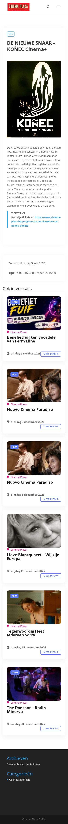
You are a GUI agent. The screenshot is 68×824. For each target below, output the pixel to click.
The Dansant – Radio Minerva (26, 709)
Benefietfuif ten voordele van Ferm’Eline (31, 339)
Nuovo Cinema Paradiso (30, 409)
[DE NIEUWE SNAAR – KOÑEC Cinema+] (34, 313)
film (11, 34)
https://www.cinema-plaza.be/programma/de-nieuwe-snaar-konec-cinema (36, 221)
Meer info (49, 354)
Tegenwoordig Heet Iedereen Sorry (25, 632)
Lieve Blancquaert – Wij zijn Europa (33, 556)
